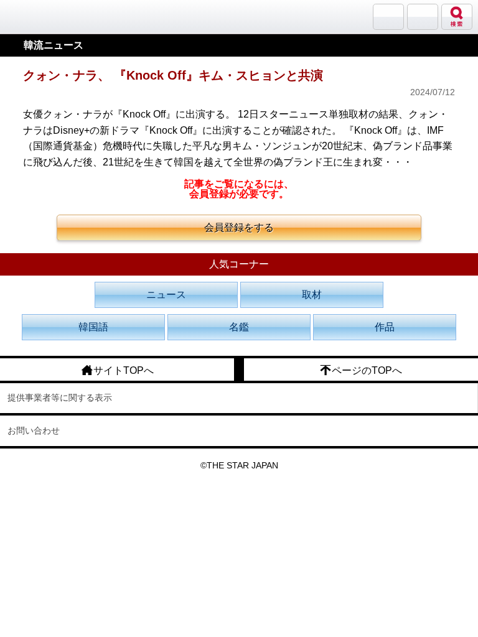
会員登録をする (239, 227)
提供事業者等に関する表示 (59, 397)
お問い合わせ (33, 430)
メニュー (423, 16)
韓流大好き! (41, 16)
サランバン (388, 16)
